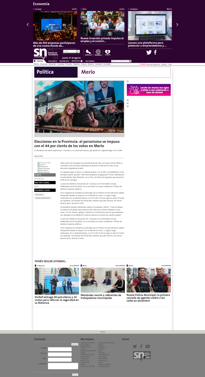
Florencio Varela (87, 354)
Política (36, 64)
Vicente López (103, 366)
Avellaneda (85, 345)
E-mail (44, 358)
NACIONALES (53, 61)
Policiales (68, 64)
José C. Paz (85, 360)
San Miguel (102, 360)
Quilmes (101, 353)
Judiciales (98, 64)
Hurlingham (85, 357)
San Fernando (104, 354)
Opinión (91, 64)
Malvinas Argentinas (106, 343)
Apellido (44, 353)
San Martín (102, 358)
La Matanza (85, 362)
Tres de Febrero (104, 364)
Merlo (100, 345)
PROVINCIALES (64, 61)
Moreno (101, 347)
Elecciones (39, 194)
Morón (101, 349)
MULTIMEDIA (90, 61)
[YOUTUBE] (148, 347)
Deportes (76, 64)
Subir (102, 332)
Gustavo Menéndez (43, 198)
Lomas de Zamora (88, 366)
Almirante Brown (88, 343)
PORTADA (40, 61)
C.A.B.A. (83, 349)
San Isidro (102, 357)
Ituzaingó (85, 358)
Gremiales (107, 64)
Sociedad (60, 64)
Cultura (83, 64)
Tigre (100, 362)
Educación (52, 64)
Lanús (83, 364)
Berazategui (85, 347)
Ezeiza (83, 353)
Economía (43, 64)
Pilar (100, 351)
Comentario (42, 364)
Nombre (44, 348)
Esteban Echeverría (88, 351)
